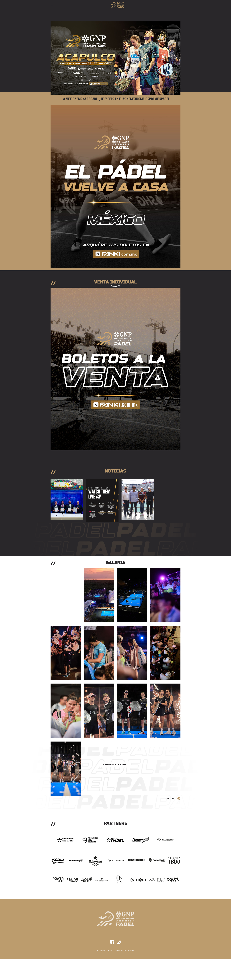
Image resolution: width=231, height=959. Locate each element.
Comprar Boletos (114, 764)
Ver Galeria (171, 798)
